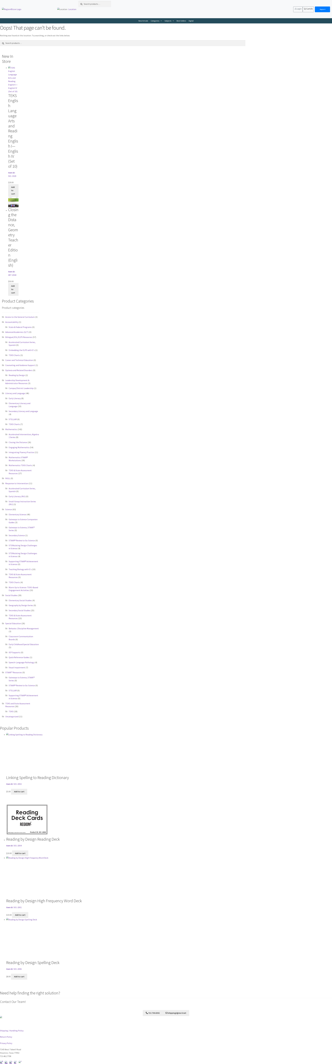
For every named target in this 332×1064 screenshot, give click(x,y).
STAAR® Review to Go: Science (22, 540)
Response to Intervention (16, 483)
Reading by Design (17, 375)
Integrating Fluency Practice (21, 452)
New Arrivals (143, 21)
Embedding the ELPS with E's (22, 350)
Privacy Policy (6, 1043)
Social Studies (11, 595)
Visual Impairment (17, 667)
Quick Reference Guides (19, 657)
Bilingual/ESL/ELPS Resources (18, 337)
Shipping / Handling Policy (11, 1030)
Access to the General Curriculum (20, 317)
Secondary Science (17, 535)
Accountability (11, 322)
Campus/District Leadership (21, 388)
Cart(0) (309, 8)
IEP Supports (14, 652)
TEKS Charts (14, 355)
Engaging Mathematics (19, 447)
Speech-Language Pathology (21, 662)
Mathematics (11, 429)
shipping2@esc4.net (177, 1013)
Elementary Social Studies (20, 600)
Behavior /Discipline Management (24, 628)
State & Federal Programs (20, 327)
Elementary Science (17, 514)
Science (8, 509)
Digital (191, 21)
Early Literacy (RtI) (17, 496)
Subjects (168, 21)
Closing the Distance (18, 442)
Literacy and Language (15, 393)
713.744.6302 (154, 1013)
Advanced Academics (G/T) (17, 332)
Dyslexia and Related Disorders (18, 370)
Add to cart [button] (13, 190)
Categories (155, 21)
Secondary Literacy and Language (23, 411)
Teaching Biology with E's (20, 569)
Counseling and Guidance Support (20, 365)
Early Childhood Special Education (24, 644)
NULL (7, 478)
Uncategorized (11, 716)
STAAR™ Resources (13, 672)
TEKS (11, 711)
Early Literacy (15, 398)
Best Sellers (181, 21)
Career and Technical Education (19, 360)
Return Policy (6, 1037)
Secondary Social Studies (19, 610)
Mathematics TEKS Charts (20, 465)
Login (299, 8)
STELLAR (13, 419)
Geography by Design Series (21, 605)
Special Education (13, 623)
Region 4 (322, 9)
